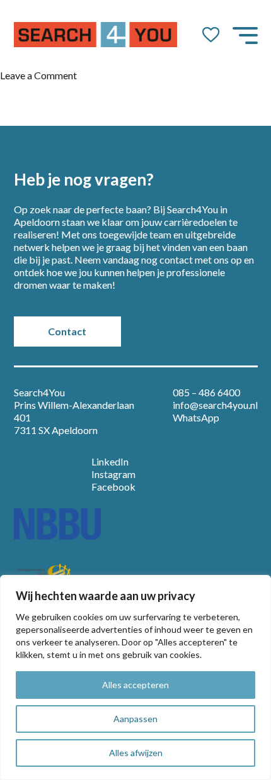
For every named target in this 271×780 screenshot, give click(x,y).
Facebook (113, 487)
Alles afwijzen (136, 752)
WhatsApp (196, 417)
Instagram (113, 474)
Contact (67, 331)
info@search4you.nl (215, 405)
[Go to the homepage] (96, 34)
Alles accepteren (135, 684)
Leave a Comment (38, 75)
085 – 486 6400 (206, 392)
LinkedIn (110, 461)
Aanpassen (135, 718)
